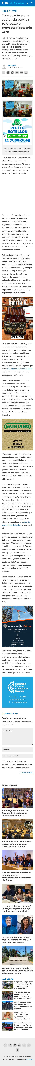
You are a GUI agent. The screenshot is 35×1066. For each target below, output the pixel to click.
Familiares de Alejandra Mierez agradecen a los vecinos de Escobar (22, 1016)
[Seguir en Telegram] (29, 1045)
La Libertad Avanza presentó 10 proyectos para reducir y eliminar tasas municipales (16, 908)
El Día (13, 3)
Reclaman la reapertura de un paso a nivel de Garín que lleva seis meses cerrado (17, 970)
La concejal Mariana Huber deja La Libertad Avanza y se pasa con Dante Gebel (16, 939)
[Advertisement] (17, 194)
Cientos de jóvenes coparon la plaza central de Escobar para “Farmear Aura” (22, 995)
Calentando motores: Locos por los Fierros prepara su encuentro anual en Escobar (23, 1026)
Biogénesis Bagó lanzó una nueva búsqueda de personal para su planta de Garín (23, 985)
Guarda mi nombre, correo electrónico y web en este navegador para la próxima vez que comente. (17, 764)
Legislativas (9, 11)
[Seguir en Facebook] (10, 1045)
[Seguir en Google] (17, 1050)
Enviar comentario (26, 773)
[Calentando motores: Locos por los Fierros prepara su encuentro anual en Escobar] (7, 1026)
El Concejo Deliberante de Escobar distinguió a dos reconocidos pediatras (15, 813)
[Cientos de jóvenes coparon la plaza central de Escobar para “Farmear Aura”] (7, 995)
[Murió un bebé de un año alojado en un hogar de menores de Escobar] (7, 1005)
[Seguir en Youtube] (19, 1045)
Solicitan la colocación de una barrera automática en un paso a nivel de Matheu (17, 844)
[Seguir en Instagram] (15, 1045)
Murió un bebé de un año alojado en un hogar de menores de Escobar (23, 1005)
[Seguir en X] (5, 1045)
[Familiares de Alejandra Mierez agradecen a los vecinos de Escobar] (7, 1016)
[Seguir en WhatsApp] (24, 1045)
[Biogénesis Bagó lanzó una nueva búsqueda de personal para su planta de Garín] (7, 985)
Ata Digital (29, 1059)
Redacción (12, 66)
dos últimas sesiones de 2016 (19, 369)
